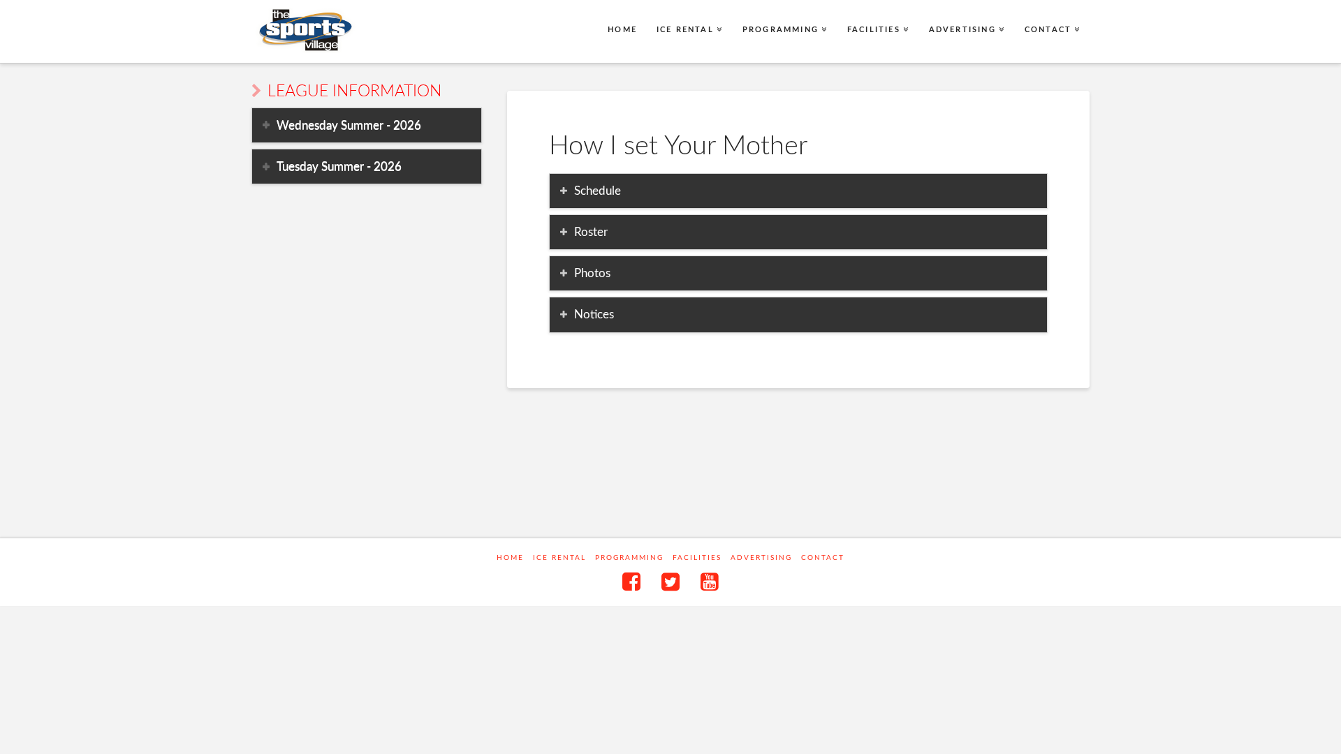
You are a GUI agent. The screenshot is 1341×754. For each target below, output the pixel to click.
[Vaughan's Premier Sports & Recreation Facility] (304, 30)
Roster (591, 232)
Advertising (761, 557)
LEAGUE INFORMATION (354, 91)
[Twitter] (670, 581)
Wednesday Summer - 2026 (349, 125)
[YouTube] (710, 581)
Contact (822, 557)
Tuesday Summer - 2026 (339, 166)
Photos (592, 273)
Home (510, 557)
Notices (594, 314)
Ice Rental (559, 557)
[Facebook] (631, 581)
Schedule (597, 191)
